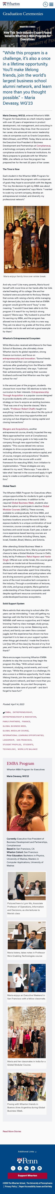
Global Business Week (14, 726)
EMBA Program (20, 764)
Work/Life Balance (28, 749)
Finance (26, 722)
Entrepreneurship (22, 712)
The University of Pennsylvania (39, 1183)
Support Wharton (27, 1176)
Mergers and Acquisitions (15, 429)
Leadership (9, 740)
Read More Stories (12, 1131)
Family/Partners (11, 722)
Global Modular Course (16, 731)
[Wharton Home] (11, 4)
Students (28, 745)
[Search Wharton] (45, 4)
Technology (9, 749)
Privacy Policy (11, 1187)
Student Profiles (12, 745)
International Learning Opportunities (23, 735)
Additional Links (26, 1152)
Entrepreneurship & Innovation (19, 717)
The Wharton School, (17, 1183)
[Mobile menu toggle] (51, 4)
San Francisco (24, 740)
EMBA (8, 712)
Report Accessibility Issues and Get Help (35, 1187)
